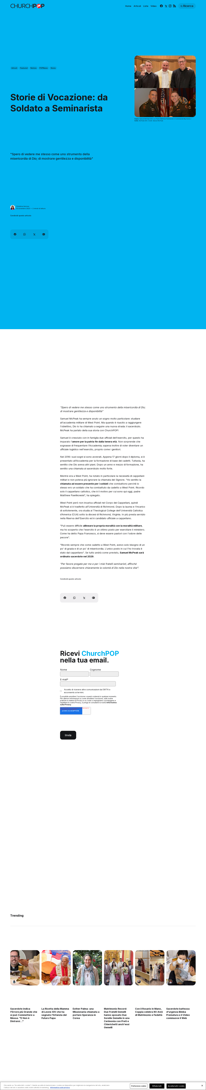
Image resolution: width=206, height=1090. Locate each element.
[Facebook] (161, 6)
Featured (24, 68)
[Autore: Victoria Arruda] (45, 981)
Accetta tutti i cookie (176, 1086)
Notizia (33, 68)
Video (154, 6)
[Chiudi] (202, 1085)
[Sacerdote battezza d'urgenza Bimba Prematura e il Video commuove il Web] (181, 967)
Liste (145, 6)
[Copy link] (43, 234)
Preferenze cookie (138, 1086)
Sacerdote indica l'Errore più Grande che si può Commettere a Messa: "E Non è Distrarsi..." (23, 1015)
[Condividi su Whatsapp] (24, 234)
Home (128, 6)
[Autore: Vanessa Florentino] (76, 981)
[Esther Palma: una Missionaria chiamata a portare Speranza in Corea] (87, 967)
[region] (103, 1086)
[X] (165, 6)
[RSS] (174, 6)
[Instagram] (170, 6)
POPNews (43, 68)
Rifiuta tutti (157, 1086)
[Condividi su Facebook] (15, 234)
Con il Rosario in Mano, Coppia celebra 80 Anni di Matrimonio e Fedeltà (149, 1011)
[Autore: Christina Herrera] (12, 207)
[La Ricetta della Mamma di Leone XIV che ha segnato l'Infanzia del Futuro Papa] (56, 967)
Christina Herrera (22, 206)
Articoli (137, 6)
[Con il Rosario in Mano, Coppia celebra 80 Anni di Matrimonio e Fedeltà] (150, 967)
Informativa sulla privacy (60, 1087)
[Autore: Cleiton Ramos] (108, 981)
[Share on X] (34, 234)
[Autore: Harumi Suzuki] (14, 981)
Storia (53, 68)
